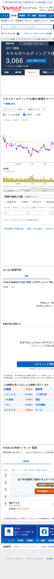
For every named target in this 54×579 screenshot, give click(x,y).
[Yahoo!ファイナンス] (19, 7)
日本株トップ (7, 20)
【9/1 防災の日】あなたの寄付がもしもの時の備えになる (28, 2)
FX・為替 (31, 15)
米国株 (22, 15)
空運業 (15, 48)
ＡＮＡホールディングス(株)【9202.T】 (33, 39)
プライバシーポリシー (15, 559)
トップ (5, 15)
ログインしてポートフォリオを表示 (38, 34)
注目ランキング (41, 20)
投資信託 (42, 15)
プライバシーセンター (35, 559)
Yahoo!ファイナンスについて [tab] (24, 547)
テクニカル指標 (13, 114)
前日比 (26, 461)
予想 (26, 276)
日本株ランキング (24, 20)
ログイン (43, 10)
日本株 (14, 15)
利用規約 (50, 559)
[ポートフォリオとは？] (18, 33)
